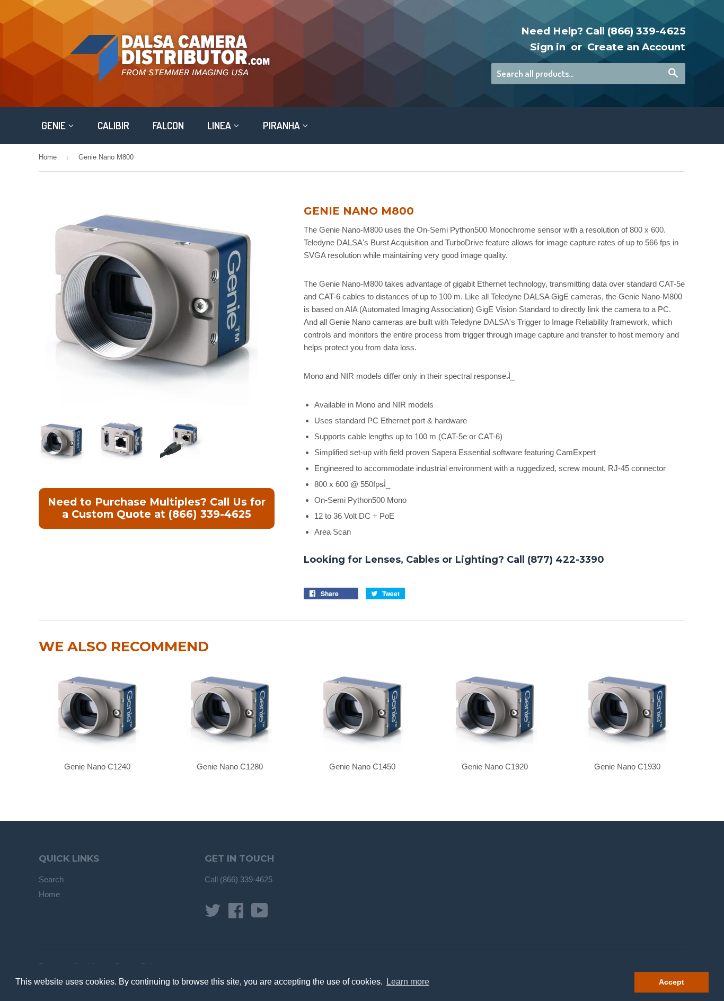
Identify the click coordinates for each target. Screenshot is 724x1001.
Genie (54, 125)
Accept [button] (671, 982)
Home (48, 157)
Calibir (113, 125)
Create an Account (636, 47)
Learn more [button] (407, 981)
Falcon (168, 125)
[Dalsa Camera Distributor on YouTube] (259, 913)
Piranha (282, 125)
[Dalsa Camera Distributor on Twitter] (212, 913)
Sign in (548, 47)
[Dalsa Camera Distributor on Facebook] (236, 913)
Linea (220, 125)
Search (51, 879)
